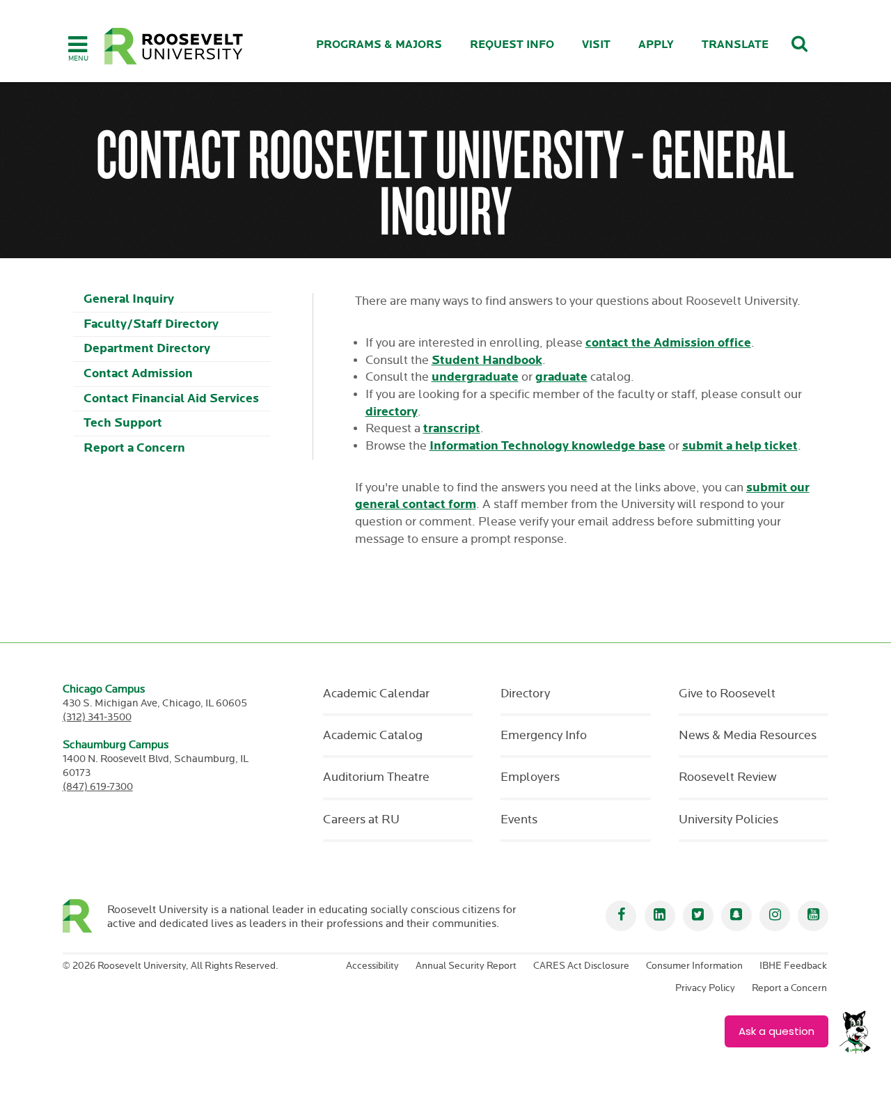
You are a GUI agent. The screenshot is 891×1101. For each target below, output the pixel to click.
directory (391, 411)
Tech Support (123, 422)
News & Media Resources (748, 736)
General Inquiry (129, 299)
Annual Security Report (466, 966)
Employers (530, 777)
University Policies (728, 820)
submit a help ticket (740, 445)
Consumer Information (694, 966)
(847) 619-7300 (98, 787)
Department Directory (147, 348)
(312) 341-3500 (97, 717)
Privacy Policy (705, 988)
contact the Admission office (668, 342)
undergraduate (475, 377)
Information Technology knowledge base (547, 445)
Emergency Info (543, 736)
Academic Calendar (376, 694)
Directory (525, 694)
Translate (735, 45)
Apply (656, 45)
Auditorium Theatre (376, 777)
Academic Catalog (373, 736)
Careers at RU (361, 820)
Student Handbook (487, 360)
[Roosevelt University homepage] (85, 916)
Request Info (512, 45)
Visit (596, 45)
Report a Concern (134, 448)
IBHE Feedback (793, 966)
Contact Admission (138, 373)
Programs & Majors (379, 45)
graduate (561, 377)
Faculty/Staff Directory (151, 324)
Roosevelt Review (727, 777)
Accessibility (372, 966)
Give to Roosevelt (727, 694)
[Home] (174, 46)
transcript (451, 428)
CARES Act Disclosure (581, 966)
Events (518, 820)
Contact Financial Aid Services (171, 398)
